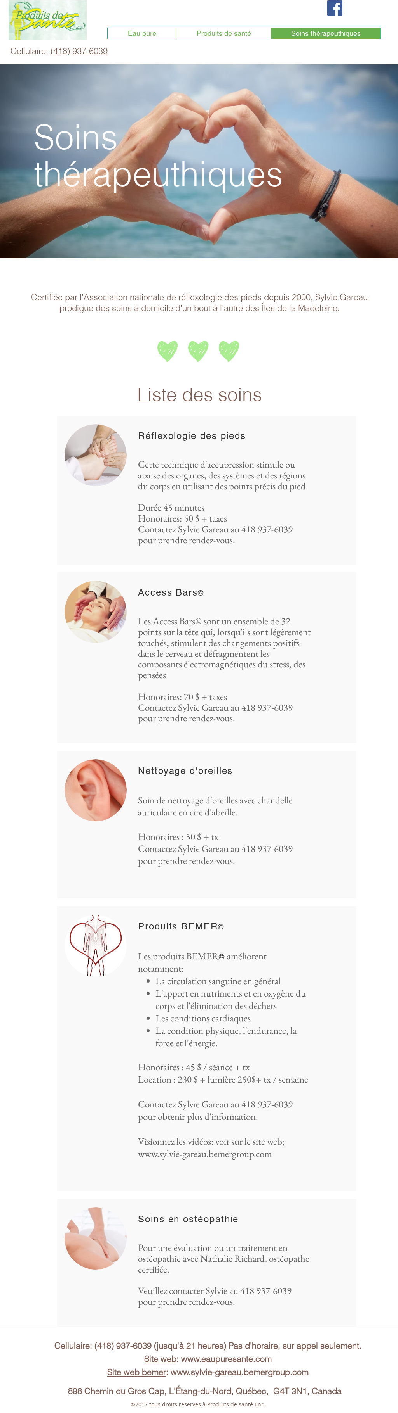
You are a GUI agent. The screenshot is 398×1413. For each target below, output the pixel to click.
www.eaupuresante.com (226, 1358)
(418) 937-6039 (79, 50)
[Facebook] (334, 8)
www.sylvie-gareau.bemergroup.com (205, 1153)
